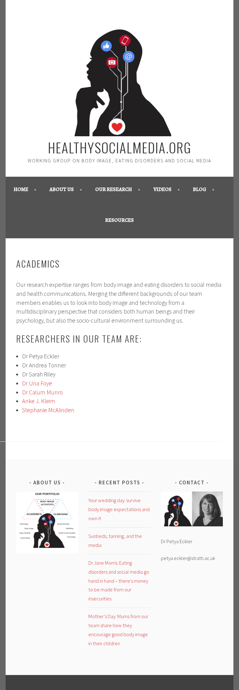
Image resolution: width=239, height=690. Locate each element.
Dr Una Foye (37, 383)
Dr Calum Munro (42, 392)
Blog (199, 189)
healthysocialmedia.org (119, 147)
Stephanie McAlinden (48, 410)
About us (61, 189)
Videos (162, 189)
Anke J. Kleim (38, 401)
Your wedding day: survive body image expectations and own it (119, 509)
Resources (119, 220)
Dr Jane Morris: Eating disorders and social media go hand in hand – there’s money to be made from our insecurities (118, 580)
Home (21, 189)
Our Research (113, 189)
